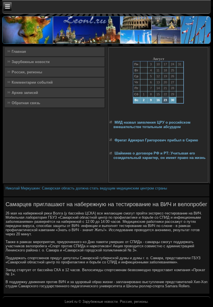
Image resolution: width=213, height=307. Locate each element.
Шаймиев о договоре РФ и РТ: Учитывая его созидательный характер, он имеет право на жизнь (159, 155)
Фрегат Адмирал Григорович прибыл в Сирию (156, 140)
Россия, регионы (27, 72)
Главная (19, 51)
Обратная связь (26, 103)
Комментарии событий (32, 82)
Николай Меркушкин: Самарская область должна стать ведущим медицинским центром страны (86, 188)
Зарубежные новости (31, 62)
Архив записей (25, 93)
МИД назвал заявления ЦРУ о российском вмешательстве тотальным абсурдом (152, 124)
